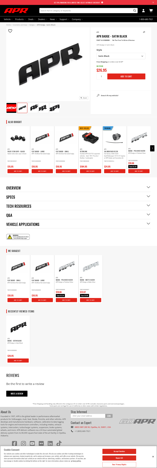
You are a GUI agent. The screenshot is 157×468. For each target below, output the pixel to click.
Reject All (119, 458)
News (52, 19)
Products (19, 19)
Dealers (41, 19)
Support (63, 19)
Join (109, 415)
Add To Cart (126, 76)
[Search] (134, 10)
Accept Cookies (119, 451)
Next (152, 148)
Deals (30, 19)
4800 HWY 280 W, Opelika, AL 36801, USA (93, 427)
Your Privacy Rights (119, 464)
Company (76, 19)
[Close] (153, 456)
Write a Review (17, 393)
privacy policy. (76, 461)
